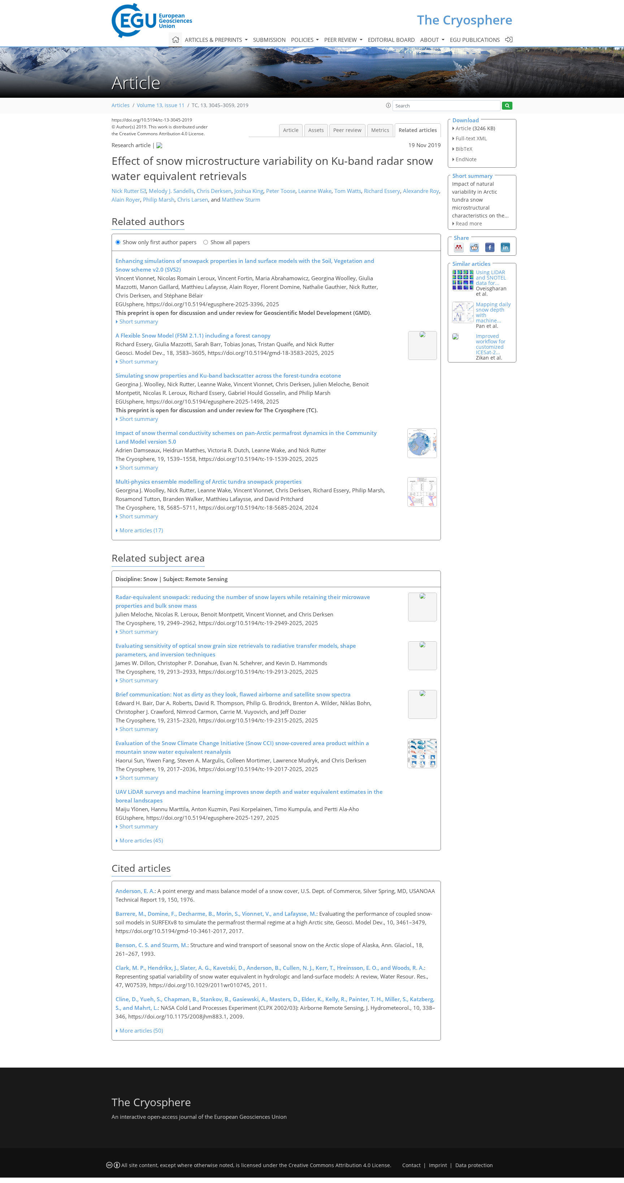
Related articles (418, 130)
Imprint (438, 1165)
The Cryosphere (464, 19)
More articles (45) (141, 840)
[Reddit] (474, 247)
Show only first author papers (159, 242)
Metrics (380, 130)
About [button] (430, 39)
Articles (121, 105)
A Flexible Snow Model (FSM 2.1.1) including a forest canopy (193, 335)
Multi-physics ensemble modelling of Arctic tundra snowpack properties (209, 481)
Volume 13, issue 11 (161, 105)
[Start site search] (507, 106)
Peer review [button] (341, 39)
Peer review (347, 130)
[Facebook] (490, 247)
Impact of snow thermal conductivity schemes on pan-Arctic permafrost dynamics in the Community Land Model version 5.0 (246, 437)
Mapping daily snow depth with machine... (493, 312)
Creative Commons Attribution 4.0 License (339, 1165)
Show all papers (230, 242)
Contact (411, 1165)
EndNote (466, 159)
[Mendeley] (459, 247)
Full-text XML (471, 138)
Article (291, 130)
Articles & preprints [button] (214, 39)
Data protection (474, 1165)
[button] (388, 105)
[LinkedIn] (505, 247)
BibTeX (464, 148)
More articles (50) (141, 1030)
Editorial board (391, 39)
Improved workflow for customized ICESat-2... (491, 344)
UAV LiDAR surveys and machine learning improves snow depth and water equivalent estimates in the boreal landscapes (249, 796)
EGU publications (475, 39)
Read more (469, 223)
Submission (269, 39)
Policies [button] (303, 39)
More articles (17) (141, 530)
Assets (316, 130)
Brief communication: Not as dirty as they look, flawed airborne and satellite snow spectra (233, 694)
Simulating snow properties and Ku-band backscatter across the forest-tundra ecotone (228, 375)
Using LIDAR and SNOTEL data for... (491, 277)
